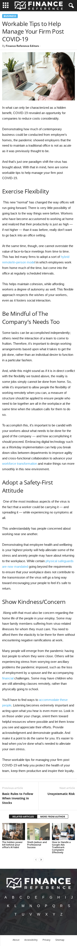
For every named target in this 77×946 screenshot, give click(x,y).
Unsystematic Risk (61, 794)
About (16, 939)
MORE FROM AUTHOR (52, 816)
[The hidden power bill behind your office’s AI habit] (13, 831)
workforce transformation (19, 463)
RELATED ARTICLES (23, 816)
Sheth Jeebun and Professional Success (37, 844)
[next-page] (41, 859)
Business (10, 16)
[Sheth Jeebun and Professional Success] (38, 831)
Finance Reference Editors (22, 46)
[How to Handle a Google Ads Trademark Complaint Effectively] (63, 831)
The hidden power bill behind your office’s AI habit (12, 844)
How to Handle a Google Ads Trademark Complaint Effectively (61, 847)
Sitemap (59, 939)
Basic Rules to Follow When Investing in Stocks (17, 798)
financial (7, 678)
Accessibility (31, 939)
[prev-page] (36, 859)
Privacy (46, 939)
